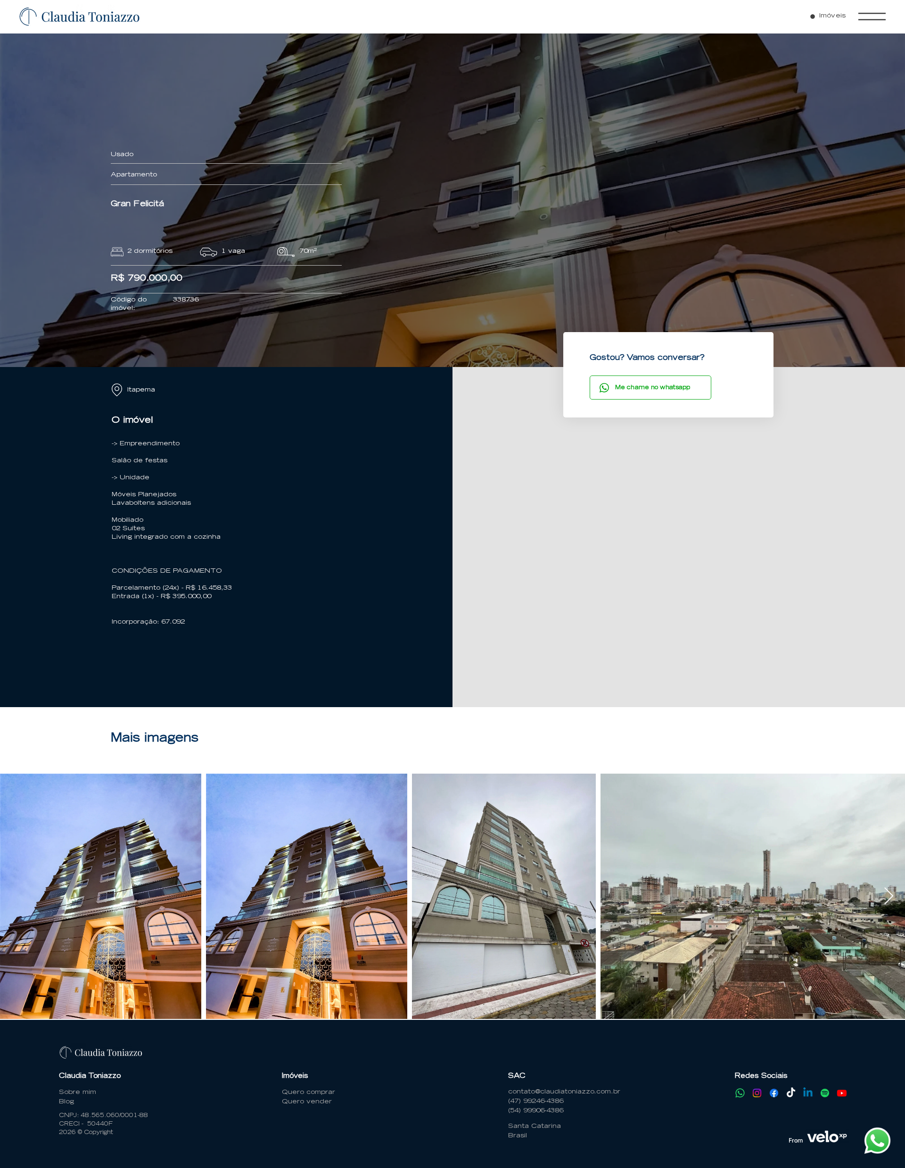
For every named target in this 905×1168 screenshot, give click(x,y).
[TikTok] (791, 1093)
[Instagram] (757, 1093)
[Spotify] (825, 1093)
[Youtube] (841, 1093)
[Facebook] (774, 1093)
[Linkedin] (808, 1093)
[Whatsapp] (740, 1093)
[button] (872, 16)
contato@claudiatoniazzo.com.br (564, 1092)
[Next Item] (888, 896)
